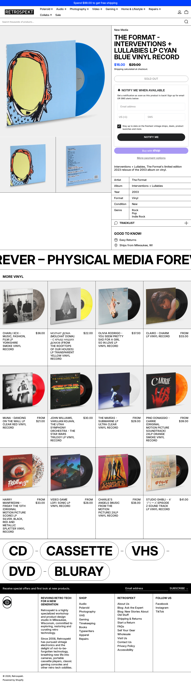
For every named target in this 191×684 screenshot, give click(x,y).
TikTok (160, 611)
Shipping (118, 69)
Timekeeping (87, 623)
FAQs (120, 626)
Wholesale (124, 634)
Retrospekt (17, 676)
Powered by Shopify (13, 680)
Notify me (151, 137)
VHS (82, 615)
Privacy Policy (126, 646)
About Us (123, 603)
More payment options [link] (151, 158)
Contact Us (124, 642)
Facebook (162, 603)
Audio (83, 603)
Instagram (162, 607)
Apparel (84, 634)
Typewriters (86, 631)
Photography (87, 611)
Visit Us (122, 638)
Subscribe (177, 588)
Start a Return (126, 622)
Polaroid (84, 607)
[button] (186, 12)
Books (83, 627)
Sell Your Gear (126, 630)
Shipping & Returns (129, 618)
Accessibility (125, 649)
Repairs (84, 638)
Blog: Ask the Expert (130, 607)
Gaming (84, 619)
